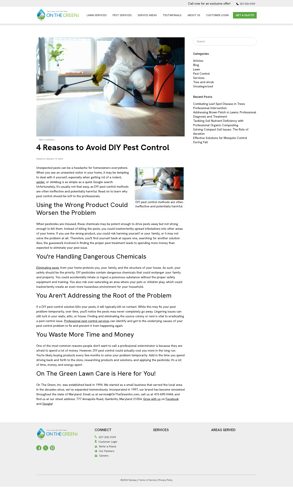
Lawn (196, 69)
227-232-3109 (247, 3)
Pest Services (122, 15)
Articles (198, 61)
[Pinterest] (52, 447)
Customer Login (217, 15)
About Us (194, 15)
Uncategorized (203, 86)
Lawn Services (97, 15)
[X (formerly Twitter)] (45, 447)
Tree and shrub (203, 82)
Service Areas (147, 15)
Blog (196, 65)
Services (198, 78)
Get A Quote (245, 15)
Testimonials (172, 15)
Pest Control (47, 139)
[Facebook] (38, 447)
